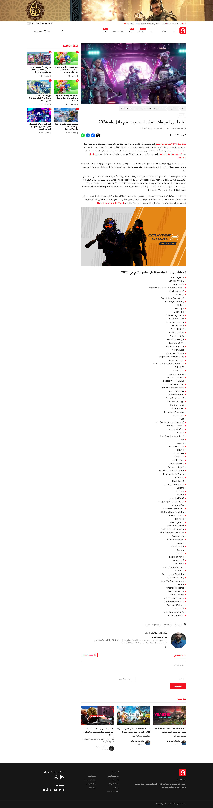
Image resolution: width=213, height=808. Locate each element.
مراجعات (153, 31)
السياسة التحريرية (113, 791)
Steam (167, 624)
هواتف (116, 787)
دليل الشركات (91, 783)
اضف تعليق (178, 686)
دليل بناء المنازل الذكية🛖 (156, 23)
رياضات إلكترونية (118, 31)
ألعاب (182, 115)
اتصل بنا (116, 780)
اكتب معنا (92, 787)
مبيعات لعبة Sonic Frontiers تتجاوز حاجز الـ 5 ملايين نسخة (40, 98)
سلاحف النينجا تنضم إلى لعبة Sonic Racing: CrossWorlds (66, 126)
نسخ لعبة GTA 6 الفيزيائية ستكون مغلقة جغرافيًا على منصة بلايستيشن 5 (40, 69)
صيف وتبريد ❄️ (141, 23)
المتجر (104, 30)
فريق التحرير (92, 776)
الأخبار (173, 108)
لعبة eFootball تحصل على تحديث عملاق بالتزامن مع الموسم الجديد (40, 126)
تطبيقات (141, 30)
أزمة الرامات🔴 (129, 23)
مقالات (163, 31)
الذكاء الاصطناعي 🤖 (173, 23)
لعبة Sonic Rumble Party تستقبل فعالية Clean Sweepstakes (66, 69)
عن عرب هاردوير (113, 776)
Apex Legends (153, 624)
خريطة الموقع (114, 783)
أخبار (173, 31)
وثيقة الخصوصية (90, 780)
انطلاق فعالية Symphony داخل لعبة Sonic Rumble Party (67, 98)
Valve (177, 624)
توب (131, 30)
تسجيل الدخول (38, 31)
